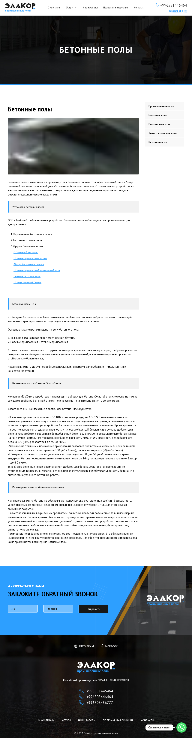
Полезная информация (115, 7)
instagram (86, 646)
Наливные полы (157, 115)
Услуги (69, 7)
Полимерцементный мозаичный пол (37, 270)
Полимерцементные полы (30, 258)
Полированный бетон (27, 282)
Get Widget (181, 734)
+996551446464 (173, 5)
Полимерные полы (159, 124)
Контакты (139, 7)
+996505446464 (99, 696)
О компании (54, 7)
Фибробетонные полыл (29, 264)
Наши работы (90, 7)
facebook (111, 646)
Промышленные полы (161, 106)
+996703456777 (99, 702)
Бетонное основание (27, 276)
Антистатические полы (162, 133)
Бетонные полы (157, 142)
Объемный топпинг (26, 252)
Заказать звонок (178, 10)
